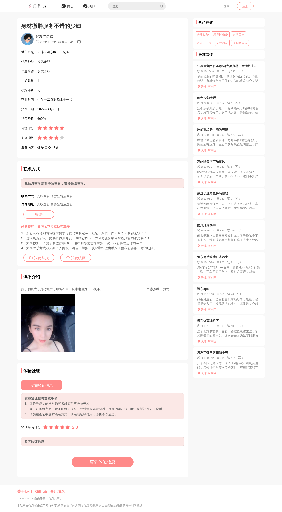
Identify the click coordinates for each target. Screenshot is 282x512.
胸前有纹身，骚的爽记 (212, 129)
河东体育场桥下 (208, 320)
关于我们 (24, 491)
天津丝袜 (222, 43)
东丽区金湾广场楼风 (211, 161)
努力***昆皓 (44, 36)
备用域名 (57, 491)
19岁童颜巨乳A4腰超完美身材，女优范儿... (226, 65)
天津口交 (238, 34)
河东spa (203, 288)
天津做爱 (203, 34)
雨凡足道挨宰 (206, 225)
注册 (245, 6)
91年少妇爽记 (206, 97)
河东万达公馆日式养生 (212, 257)
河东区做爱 (220, 34)
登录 (226, 6)
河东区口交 (204, 43)
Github (41, 491)
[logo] (42, 6)
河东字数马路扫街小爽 (212, 352)
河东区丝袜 (240, 43)
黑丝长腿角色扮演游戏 (212, 193)
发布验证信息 (42, 385)
